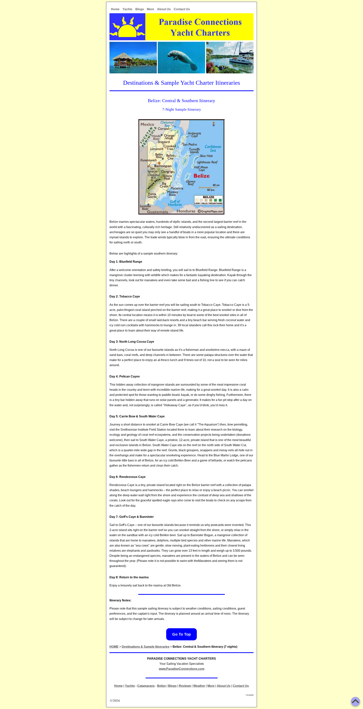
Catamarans (146, 685)
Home (115, 9)
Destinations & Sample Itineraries (145, 646)
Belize (161, 685)
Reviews (185, 685)
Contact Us (182, 9)
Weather (199, 685)
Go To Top (181, 634)
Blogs (139, 9)
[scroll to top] (355, 701)
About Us (164, 9)
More (150, 9)
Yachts (127, 9)
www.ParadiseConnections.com (181, 668)
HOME (114, 646)
